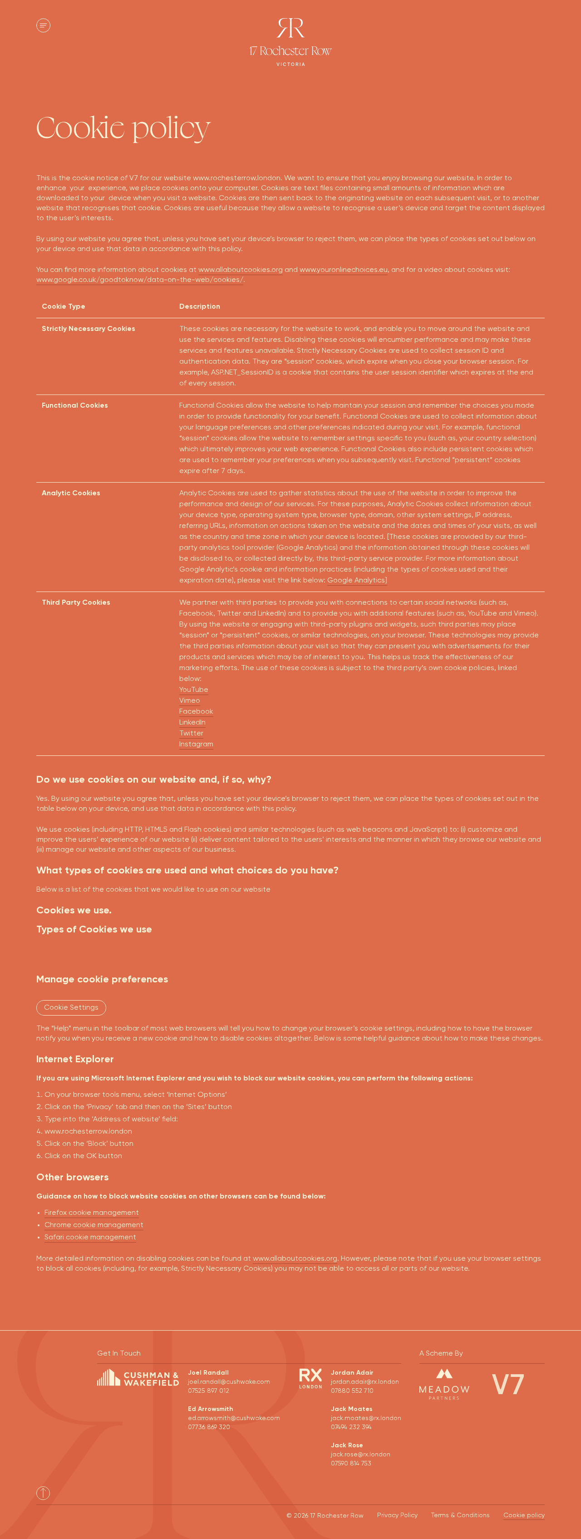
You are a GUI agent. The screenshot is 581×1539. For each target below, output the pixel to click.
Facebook (196, 711)
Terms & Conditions (460, 1515)
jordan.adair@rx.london (365, 1382)
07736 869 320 (209, 1427)
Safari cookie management (90, 1237)
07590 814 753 (351, 1463)
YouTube (193, 690)
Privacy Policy (397, 1515)
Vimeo (189, 701)
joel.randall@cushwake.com (229, 1382)
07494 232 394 (351, 1427)
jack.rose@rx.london (360, 1454)
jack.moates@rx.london (366, 1418)
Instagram (196, 744)
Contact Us (517, 26)
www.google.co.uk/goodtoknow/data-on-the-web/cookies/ (139, 280)
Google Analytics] (357, 580)
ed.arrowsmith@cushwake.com (234, 1418)
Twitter (191, 733)
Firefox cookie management (91, 1213)
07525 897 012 (208, 1391)
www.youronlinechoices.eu (344, 270)
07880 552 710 (352, 1391)
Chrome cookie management (93, 1225)
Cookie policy (524, 1515)
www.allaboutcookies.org (240, 270)
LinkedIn (192, 722)
